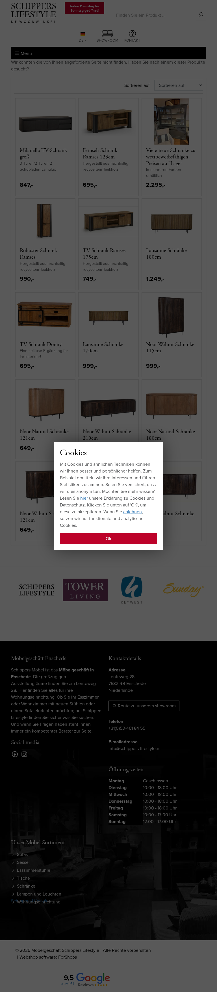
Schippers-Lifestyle (30, 900)
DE (81, 40)
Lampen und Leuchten (39, 894)
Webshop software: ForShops (48, 957)
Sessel (23, 862)
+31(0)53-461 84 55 (126, 728)
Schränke (26, 886)
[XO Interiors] (190, 589)
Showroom (107, 40)
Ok (108, 538)
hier (84, 498)
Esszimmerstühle (33, 870)
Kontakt (132, 40)
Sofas (22, 854)
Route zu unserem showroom (146, 706)
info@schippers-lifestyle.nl (134, 748)
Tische (23, 878)
